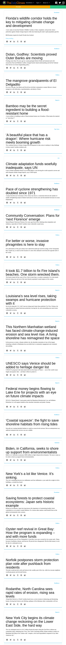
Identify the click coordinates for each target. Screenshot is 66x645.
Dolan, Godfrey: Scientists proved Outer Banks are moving (31, 56)
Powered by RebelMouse (60, 4)
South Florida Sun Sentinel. (26, 35)
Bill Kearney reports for (12, 35)
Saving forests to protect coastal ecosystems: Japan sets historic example (30, 501)
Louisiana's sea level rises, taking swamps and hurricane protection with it (31, 299)
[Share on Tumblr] (17, 41)
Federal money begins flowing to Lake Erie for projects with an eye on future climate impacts (31, 392)
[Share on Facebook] (7, 41)
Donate (18, 7)
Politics (57, 75)
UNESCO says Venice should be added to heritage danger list (31, 365)
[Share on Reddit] (24, 41)
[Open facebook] (56, 3)
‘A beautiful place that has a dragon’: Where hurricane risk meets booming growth (28, 138)
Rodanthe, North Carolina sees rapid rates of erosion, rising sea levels (30, 592)
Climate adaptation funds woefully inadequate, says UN (31, 165)
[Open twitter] (60, 3)
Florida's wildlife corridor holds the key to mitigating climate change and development (31, 22)
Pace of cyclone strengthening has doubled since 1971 (32, 191)
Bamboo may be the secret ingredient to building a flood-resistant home (28, 109)
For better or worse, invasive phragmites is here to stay (27, 242)
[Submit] (63, 11)
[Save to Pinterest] (21, 41)
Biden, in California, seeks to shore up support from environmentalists (32, 450)
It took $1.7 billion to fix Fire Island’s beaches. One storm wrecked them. (33, 272)
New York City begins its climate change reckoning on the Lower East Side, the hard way (30, 621)
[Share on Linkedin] (14, 41)
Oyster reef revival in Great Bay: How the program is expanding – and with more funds (30, 532)
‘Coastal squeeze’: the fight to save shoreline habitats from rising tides (32, 422)
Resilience (56, 48)
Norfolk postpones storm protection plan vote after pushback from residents (32, 563)
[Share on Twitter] (10, 41)
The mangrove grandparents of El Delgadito (31, 82)
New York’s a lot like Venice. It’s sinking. (30, 475)
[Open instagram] (63, 3)
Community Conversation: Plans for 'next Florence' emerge (32, 217)
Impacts (57, 100)
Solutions (57, 442)
